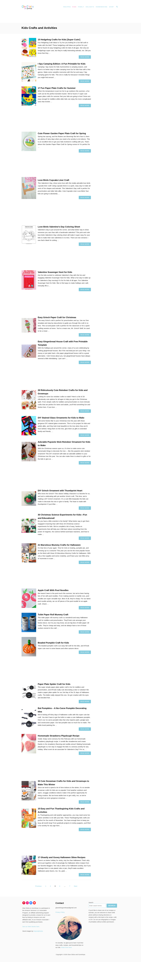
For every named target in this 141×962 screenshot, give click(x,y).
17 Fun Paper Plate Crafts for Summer (57, 88)
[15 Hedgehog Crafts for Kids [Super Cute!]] (29, 48)
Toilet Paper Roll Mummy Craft (53, 614)
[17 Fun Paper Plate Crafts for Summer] (29, 96)
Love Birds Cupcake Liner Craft (53, 180)
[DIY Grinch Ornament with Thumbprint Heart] (29, 499)
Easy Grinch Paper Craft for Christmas (57, 317)
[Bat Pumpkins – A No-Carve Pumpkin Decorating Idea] (29, 718)
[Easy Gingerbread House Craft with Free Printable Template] (29, 352)
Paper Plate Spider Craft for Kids (54, 684)
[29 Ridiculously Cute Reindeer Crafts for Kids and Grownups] (29, 400)
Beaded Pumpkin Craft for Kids (53, 643)
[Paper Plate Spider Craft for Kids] (29, 693)
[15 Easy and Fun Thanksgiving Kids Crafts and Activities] (29, 819)
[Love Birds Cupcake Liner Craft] (29, 189)
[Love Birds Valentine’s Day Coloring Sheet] (29, 235)
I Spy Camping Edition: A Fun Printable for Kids (61, 64)
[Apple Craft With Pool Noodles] (29, 599)
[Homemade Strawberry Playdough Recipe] (29, 744)
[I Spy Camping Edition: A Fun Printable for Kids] (29, 72)
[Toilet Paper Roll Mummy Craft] (29, 623)
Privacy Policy (60, 912)
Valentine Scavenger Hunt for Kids (55, 272)
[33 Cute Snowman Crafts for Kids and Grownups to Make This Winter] (29, 791)
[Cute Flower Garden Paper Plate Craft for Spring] (29, 142)
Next (75, 886)
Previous (38, 886)
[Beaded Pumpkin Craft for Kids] (29, 647)
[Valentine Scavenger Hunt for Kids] (29, 280)
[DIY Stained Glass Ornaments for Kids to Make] (29, 426)
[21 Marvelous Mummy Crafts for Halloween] (29, 553)
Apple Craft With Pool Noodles (53, 590)
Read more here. (66, 947)
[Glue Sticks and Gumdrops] (36, 7)
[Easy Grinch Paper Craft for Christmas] (29, 326)
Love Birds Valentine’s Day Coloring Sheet (59, 227)
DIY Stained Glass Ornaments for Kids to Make (61, 417)
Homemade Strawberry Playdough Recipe (58, 736)
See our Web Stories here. (31, 926)
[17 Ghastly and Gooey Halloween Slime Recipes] (29, 866)
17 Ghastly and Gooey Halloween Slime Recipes (61, 857)
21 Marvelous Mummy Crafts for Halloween (59, 545)
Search (91, 902)
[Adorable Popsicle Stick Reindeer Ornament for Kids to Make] (29, 452)
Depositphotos (38, 931)
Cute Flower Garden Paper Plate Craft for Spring (62, 133)
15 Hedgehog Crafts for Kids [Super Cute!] (59, 39)
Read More (85, 57)
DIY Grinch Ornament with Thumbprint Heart (60, 490)
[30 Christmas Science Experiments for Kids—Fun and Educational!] (29, 526)
